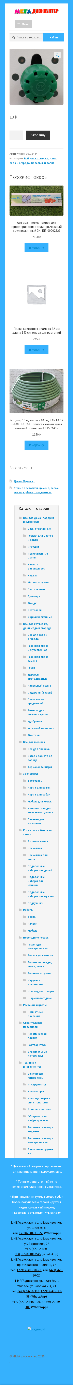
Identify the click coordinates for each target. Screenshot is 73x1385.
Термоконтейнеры (40, 767)
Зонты (32, 916)
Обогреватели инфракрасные (38, 1118)
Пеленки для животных (36, 821)
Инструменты (37, 1084)
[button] (57, 55)
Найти (53, 37)
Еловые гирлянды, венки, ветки (40, 964)
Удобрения (35, 721)
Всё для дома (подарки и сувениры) (38, 520)
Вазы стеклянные (39, 528)
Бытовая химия (38, 841)
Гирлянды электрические (37, 946)
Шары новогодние (40, 998)
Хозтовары (35, 610)
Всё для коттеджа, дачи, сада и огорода (37, 626)
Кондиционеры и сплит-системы (39, 1100)
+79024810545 (31, 1254)
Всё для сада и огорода (37, 637)
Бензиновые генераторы (35, 1076)
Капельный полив (42, 163)
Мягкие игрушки (38, 582)
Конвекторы (36, 1091)
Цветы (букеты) (24, 481)
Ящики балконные (40, 617)
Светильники (36, 589)
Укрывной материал (41, 728)
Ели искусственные (40, 955)
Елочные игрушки (39, 973)
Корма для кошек (39, 787)
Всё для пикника (34, 742)
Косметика (35, 848)
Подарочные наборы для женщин (36, 881)
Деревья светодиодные (37, 676)
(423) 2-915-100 (29, 1302)
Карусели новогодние (35, 982)
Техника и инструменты (32, 1064)
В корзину (38, 135)
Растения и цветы (35, 1005)
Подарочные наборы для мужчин (41, 894)
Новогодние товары (36, 937)
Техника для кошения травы (38, 712)
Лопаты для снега (40, 1109)
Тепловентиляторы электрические (41, 1140)
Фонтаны (34, 735)
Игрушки (33, 546)
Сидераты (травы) (40, 692)
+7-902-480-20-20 (29, 1270)
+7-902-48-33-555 (31, 1233)
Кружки (33, 575)
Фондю (32, 603)
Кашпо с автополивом (36, 566)
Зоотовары (30, 773)
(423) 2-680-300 (28, 1291)
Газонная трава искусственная (38, 648)
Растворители (37, 1045)
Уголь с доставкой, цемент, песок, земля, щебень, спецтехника (36, 490)
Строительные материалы (32, 1025)
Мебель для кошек (40, 801)
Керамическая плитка (37, 1036)
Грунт (31, 667)
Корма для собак (39, 794)
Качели (32, 923)
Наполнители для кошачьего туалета (40, 810)
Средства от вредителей (36, 701)
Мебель (28, 910)
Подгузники (35, 903)
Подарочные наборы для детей (40, 868)
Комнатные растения (35, 1014)
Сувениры (34, 596)
